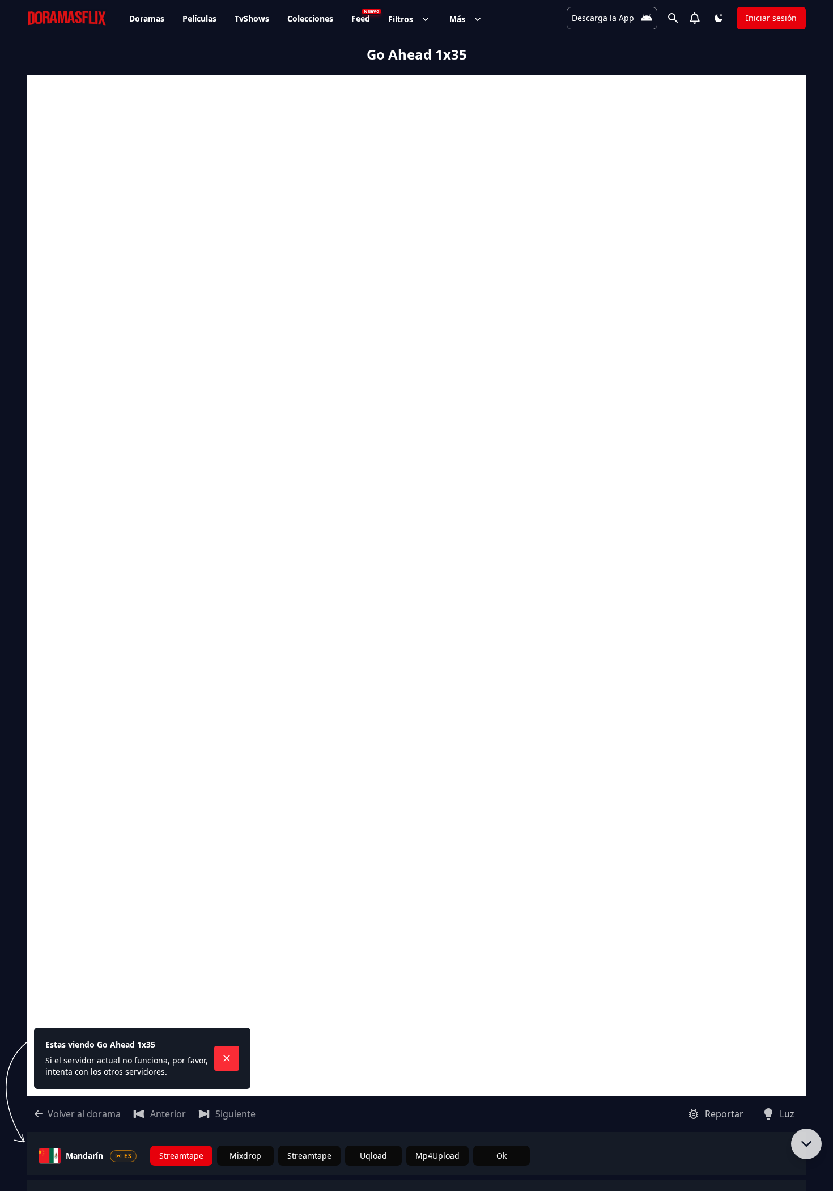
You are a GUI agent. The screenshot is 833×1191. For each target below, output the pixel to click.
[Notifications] (694, 18)
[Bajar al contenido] (806, 1144)
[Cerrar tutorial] (226, 1058)
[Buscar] (673, 18)
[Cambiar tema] (718, 18)
